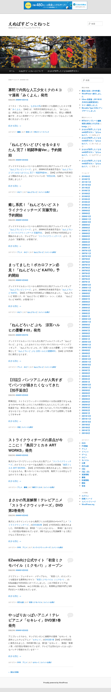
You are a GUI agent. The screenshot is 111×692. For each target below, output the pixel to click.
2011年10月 (86, 184)
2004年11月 (86, 344)
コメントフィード (89, 501)
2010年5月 (86, 196)
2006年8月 (86, 296)
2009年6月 (86, 213)
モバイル (85, 460)
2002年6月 (86, 399)
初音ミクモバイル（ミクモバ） (51, 579)
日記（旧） (86, 471)
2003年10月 (86, 364)
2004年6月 (86, 353)
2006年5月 (86, 304)
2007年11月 (86, 253)
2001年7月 (86, 430)
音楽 (83, 485)
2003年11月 (86, 361)
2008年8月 (86, 227)
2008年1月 (86, 247)
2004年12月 (86, 341)
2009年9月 (86, 210)
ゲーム (84, 454)
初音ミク (29, 132)
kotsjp (84, 126)
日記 (19, 427)
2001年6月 (86, 433)
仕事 (83, 463)
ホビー (19, 192)
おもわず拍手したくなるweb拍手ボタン (63, 71)
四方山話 (20, 602)
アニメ (19, 252)
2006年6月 (86, 301)
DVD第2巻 (37, 524)
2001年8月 (86, 427)
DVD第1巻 (49, 639)
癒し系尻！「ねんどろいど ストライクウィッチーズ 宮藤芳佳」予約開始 (34, 210)
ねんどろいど (32, 192)
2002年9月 (86, 390)
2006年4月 (86, 307)
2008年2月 (86, 244)
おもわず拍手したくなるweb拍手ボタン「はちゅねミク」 (91, 132)
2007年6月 (86, 267)
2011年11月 (86, 182)
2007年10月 (86, 256)
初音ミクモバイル (35, 602)
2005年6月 (86, 333)
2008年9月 (86, 224)
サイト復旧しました (90, 105)
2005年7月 (86, 330)
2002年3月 (86, 407)
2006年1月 (86, 316)
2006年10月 (86, 290)
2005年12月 (86, 319)
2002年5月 (86, 401)
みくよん (16, 109)
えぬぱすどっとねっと (29, 23)
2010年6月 (86, 193)
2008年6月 (86, 233)
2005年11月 (86, 321)
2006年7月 (86, 299)
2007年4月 (86, 273)
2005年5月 (86, 336)
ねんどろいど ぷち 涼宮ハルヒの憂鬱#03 (37, 351)
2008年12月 (86, 216)
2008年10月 (86, 222)
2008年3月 (86, 242)
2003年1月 (86, 381)
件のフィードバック (41, 132)
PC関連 (85, 446)
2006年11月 (86, 287)
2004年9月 (86, 350)
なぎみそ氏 (36, 105)
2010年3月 (86, 202)
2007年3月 (86, 276)
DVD (19, 547)
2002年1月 (86, 413)
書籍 (19, 132)
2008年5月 (86, 236)
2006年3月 (86, 310)
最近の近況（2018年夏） (91, 90)
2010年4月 (86, 199)
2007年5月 (86, 270)
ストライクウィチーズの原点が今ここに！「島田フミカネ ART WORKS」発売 (35, 445)
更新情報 (85, 474)
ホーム (11, 71)
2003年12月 (86, 359)
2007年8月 (86, 262)
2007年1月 (86, 281)
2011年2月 (86, 187)
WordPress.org (88, 504)
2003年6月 (86, 373)
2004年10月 (86, 347)
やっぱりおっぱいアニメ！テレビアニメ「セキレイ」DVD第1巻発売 (34, 620)
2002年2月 (86, 410)
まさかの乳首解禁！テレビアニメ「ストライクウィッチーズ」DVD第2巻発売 (35, 505)
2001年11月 (86, 418)
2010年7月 (86, 190)
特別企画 (51, 175)
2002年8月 (86, 393)
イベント (85, 451)
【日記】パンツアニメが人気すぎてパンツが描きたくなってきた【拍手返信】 (35, 385)
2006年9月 (86, 293)
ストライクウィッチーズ (50, 236)
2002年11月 (86, 387)
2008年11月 (86, 219)
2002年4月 (86, 404)
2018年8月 (86, 176)
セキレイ (37, 639)
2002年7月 (86, 396)
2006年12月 (86, 284)
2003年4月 (86, 376)
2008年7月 (86, 230)
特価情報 (85, 480)
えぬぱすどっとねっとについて (31, 71)
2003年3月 (86, 379)
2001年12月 (86, 416)
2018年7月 (86, 179)
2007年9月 (86, 259)
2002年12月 (86, 384)
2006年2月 (86, 313)
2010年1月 (86, 207)
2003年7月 (86, 370)
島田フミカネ (37, 487)
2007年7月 (86, 264)
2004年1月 (86, 356)
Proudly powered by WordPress (55, 682)
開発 (83, 483)
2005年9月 (86, 324)
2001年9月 (86, 424)
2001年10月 (86, 421)
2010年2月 (86, 204)
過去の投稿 (13, 672)
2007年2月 (86, 279)
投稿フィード (87, 498)
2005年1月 (86, 339)
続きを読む (14, 125)
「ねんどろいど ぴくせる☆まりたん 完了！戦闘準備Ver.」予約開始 (35, 149)
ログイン (85, 495)
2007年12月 (86, 250)
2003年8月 (86, 367)
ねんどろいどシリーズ (20, 169)
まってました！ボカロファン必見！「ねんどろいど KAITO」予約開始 (34, 270)
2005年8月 (86, 327)
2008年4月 (86, 239)
